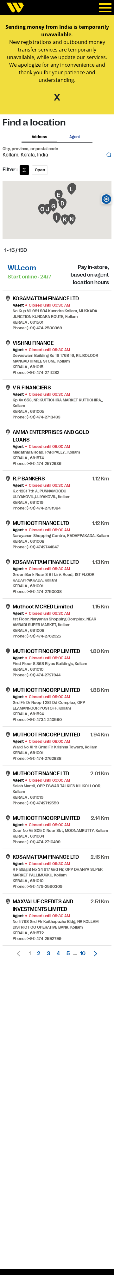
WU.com (22, 268)
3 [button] (48, 953)
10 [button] (83, 953)
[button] (93, 953)
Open (40, 170)
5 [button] (68, 953)
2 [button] (38, 953)
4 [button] (58, 953)
